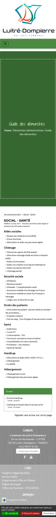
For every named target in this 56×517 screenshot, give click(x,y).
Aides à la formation (16, 261)
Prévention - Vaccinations (18, 344)
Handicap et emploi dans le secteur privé (25, 404)
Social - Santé (29, 214)
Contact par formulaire (28, 451)
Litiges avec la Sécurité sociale (20, 299)
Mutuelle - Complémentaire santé (22, 287)
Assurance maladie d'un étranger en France (26, 290)
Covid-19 (11, 332)
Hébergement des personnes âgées (22, 377)
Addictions (12, 329)
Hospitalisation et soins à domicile (22, 341)
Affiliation (11, 281)
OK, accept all (11, 513)
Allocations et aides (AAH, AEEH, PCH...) (25, 357)
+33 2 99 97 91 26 (28, 446)
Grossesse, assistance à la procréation (24, 338)
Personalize (48, 513)
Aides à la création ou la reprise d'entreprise (26, 264)
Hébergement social (16, 374)
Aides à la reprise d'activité (19, 268)
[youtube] (31, 457)
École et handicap (15, 398)
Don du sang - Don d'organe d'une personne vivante (29, 319)
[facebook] (24, 457)
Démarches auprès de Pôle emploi (22, 252)
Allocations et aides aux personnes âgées (25, 242)
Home (7, 130)
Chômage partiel (14, 271)
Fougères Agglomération (16, 472)
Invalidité (11, 364)
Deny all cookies (31, 513)
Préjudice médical (15, 316)
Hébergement (13, 360)
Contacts (28, 430)
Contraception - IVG (16, 335)
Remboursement (14, 284)
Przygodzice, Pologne (17, 499)
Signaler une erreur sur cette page (33, 415)
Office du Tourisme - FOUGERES (20, 487)
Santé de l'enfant (14, 347)
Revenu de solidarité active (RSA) (21, 236)
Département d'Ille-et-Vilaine (18, 480)
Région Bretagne (11, 484)
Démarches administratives (28, 130)
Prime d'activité (14, 239)
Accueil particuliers (12, 214)
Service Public (9, 476)
